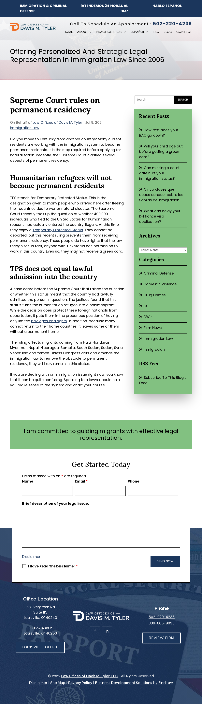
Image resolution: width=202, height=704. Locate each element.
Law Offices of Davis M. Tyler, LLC (89, 676)
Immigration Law (24, 127)
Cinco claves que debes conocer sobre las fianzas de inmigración (161, 194)
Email (81, 481)
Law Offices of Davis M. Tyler (57, 122)
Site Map (57, 683)
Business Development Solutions (123, 683)
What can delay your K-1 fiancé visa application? (159, 216)
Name (27, 481)
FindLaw (165, 683)
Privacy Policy (80, 683)
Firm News (153, 327)
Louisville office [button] (40, 647)
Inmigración (154, 349)
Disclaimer (31, 556)
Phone (133, 481)
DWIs (148, 316)
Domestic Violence (160, 284)
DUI (146, 305)
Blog (168, 32)
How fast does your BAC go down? (158, 132)
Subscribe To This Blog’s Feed (162, 380)
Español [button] (137, 32)
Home (68, 32)
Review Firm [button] (161, 638)
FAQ (156, 32)
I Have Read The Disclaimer (53, 566)
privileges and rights (49, 320)
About (82, 32)
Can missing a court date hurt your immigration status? (159, 173)
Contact (184, 32)
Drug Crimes (155, 295)
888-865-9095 (162, 623)
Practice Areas (109, 32)
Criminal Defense (159, 273)
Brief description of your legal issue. (55, 503)
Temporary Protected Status (58, 229)
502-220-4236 (172, 23)
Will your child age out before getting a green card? (161, 151)
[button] (198, 675)
